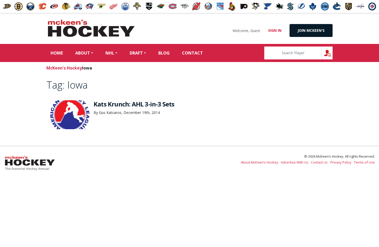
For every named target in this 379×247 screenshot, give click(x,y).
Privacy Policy (340, 162)
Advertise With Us (294, 162)
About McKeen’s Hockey (259, 162)
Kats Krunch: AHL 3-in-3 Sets (134, 104)
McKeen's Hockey (91, 28)
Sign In (275, 30)
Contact (192, 53)
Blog (164, 53)
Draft (136, 53)
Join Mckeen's (311, 30)
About (82, 53)
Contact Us (319, 162)
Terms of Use (364, 162)
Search (332, 52)
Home (57, 53)
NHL (109, 53)
